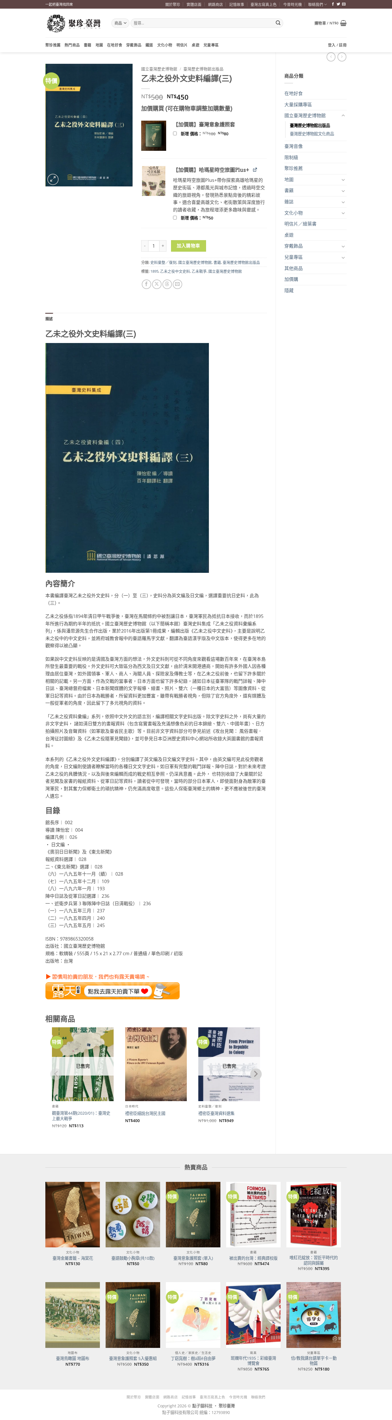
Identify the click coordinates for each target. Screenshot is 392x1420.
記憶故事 (236, 4)
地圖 (99, 44)
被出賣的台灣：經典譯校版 (253, 1258)
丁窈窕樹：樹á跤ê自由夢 (193, 1358)
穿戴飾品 (133, 44)
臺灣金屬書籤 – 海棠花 (73, 1258)
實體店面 (194, 4)
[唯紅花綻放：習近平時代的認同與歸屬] (313, 1214)
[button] (331, 23)
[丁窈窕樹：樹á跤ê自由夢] (193, 1315)
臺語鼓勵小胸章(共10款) (132, 1258)
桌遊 (195, 44)
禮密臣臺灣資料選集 (216, 1113)
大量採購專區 (298, 104)
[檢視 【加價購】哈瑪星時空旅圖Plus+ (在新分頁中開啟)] (255, 169)
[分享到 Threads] (167, 284)
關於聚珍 (172, 4)
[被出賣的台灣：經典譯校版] (253, 1214)
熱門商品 (72, 44)
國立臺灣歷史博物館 (305, 115)
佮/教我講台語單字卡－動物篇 (314, 1361)
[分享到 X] (157, 284)
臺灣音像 (293, 146)
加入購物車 (188, 245)
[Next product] (331, 56)
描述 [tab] (49, 318)
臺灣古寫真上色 (264, 4)
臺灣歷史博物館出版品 (310, 125)
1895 (154, 271)
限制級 (291, 157)
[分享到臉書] (146, 284)
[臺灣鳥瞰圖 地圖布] (72, 1315)
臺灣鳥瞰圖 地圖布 (72, 1358)
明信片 (182, 44)
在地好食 (114, 44)
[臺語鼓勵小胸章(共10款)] (133, 1214)
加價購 (291, 279)
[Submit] (278, 23)
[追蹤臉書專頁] (333, 4)
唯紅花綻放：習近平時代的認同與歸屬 (314, 1260)
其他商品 (293, 268)
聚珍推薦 (53, 44)
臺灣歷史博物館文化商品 (312, 133)
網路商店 (215, 4)
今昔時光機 (292, 4)
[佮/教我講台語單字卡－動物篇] (313, 1315)
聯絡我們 (315, 4)
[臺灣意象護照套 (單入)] (193, 1214)
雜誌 (289, 202)
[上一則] (341, 56)
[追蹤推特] (338, 4)
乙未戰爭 (199, 271)
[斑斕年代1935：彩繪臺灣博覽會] (253, 1315)
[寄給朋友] (177, 284)
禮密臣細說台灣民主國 (145, 1113)
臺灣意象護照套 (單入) (193, 1258)
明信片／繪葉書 (300, 224)
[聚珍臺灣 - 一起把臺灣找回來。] (74, 23)
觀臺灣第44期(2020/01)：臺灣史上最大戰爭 (81, 1116)
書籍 (88, 44)
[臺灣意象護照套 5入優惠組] (133, 1315)
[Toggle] (343, 115)
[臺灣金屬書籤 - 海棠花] (72, 1214)
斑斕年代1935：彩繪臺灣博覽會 (253, 1361)
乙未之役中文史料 (175, 271)
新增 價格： (212, 134)
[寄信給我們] (344, 4)
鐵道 (149, 44)
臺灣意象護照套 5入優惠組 (133, 1358)
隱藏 (289, 290)
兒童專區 (211, 44)
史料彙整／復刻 (163, 262)
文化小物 (164, 44)
